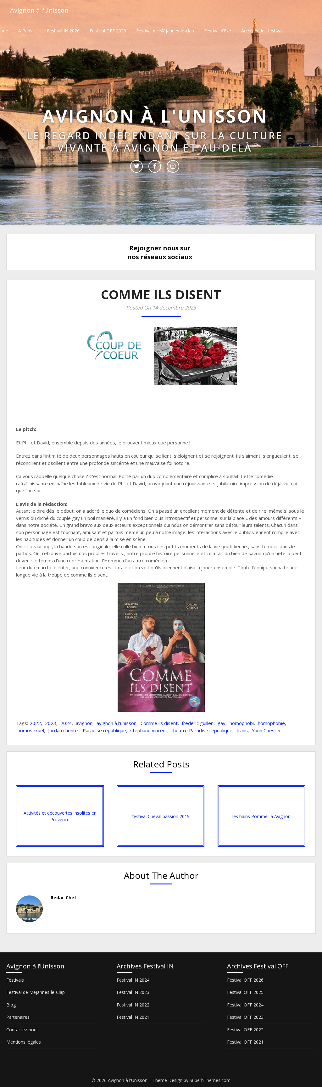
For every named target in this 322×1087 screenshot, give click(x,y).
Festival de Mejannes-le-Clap (35, 992)
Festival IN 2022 (133, 1005)
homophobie (271, 723)
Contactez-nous (22, 1030)
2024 (66, 723)
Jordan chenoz (63, 730)
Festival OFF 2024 (245, 1005)
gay (221, 723)
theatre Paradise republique (201, 730)
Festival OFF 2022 (245, 1030)
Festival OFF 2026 (108, 31)
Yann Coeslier (266, 730)
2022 (35, 723)
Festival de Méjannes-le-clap (165, 31)
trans (242, 730)
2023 (50, 723)
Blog (11, 1005)
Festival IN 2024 (133, 980)
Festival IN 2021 (133, 1017)
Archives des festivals (263, 31)
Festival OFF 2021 (245, 1042)
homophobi (242, 723)
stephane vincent (148, 730)
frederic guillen (198, 723)
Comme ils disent (159, 723)
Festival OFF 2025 (245, 992)
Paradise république (104, 730)
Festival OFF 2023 (245, 1017)
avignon (84, 723)
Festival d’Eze (217, 31)
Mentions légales (23, 1042)
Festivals (15, 980)
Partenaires (18, 1017)
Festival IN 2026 (63, 31)
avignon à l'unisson (116, 723)
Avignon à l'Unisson (39, 10)
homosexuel (31, 730)
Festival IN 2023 (133, 992)
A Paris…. (27, 31)
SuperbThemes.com (210, 1080)
